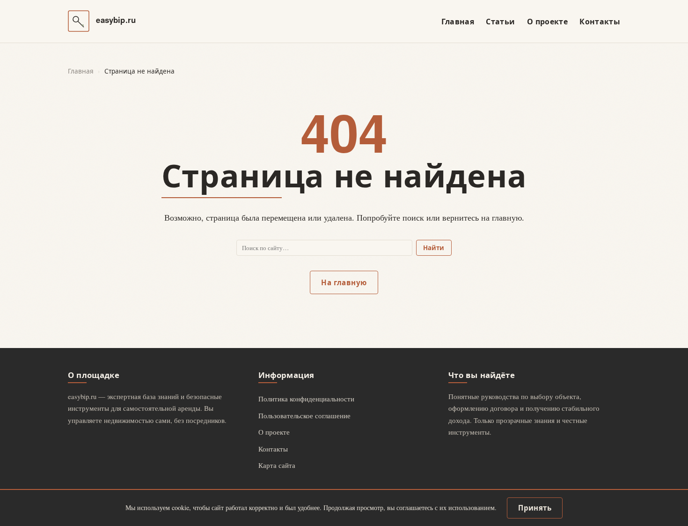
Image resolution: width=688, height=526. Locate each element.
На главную (344, 282)
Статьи (500, 21)
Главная (457, 21)
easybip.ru (116, 20)
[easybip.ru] (78, 21)
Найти (433, 247)
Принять (534, 508)
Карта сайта (276, 465)
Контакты (599, 21)
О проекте (547, 21)
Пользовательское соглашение (304, 415)
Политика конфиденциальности (306, 398)
